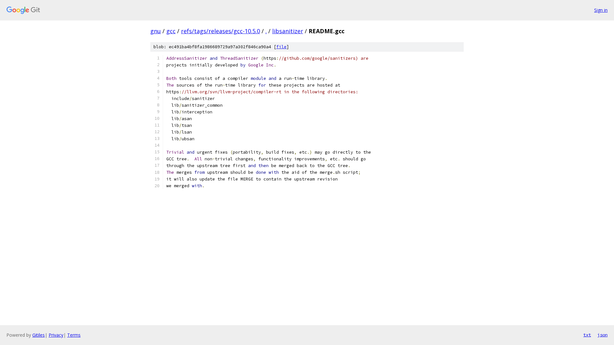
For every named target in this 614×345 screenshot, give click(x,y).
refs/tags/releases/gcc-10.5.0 (220, 31)
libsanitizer (287, 31)
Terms (74, 335)
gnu (155, 31)
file (281, 47)
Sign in (601, 10)
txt (587, 335)
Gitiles (38, 335)
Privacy (56, 335)
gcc (171, 31)
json (602, 335)
